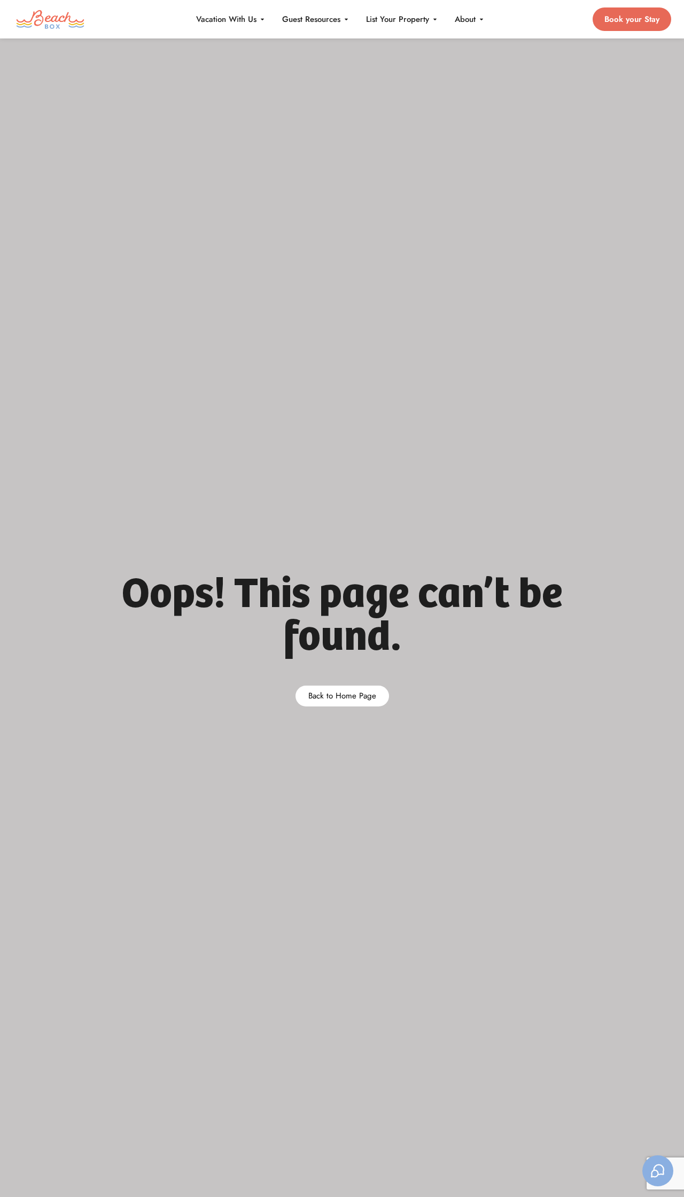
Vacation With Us (226, 19)
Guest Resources (311, 19)
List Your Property (397, 19)
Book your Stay (631, 19)
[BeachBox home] (50, 19)
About (465, 19)
